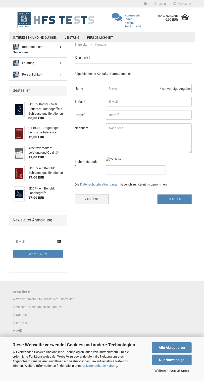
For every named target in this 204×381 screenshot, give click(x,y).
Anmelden (38, 254)
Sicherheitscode (86, 162)
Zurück (91, 199)
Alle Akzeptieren (172, 348)
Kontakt (21, 315)
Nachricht (81, 128)
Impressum (23, 323)
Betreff (80, 115)
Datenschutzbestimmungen (99, 184)
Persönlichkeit (100, 37)
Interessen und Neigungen (35, 37)
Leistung (72, 37)
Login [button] (161, 3)
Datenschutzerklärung (101, 366)
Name (79, 88)
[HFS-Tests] (55, 19)
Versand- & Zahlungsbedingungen (39, 307)
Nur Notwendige (172, 360)
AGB (19, 330)
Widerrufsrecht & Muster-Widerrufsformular (45, 299)
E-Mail (79, 101)
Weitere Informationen (171, 371)
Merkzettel (184, 3)
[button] (145, 3)
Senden (174, 199)
